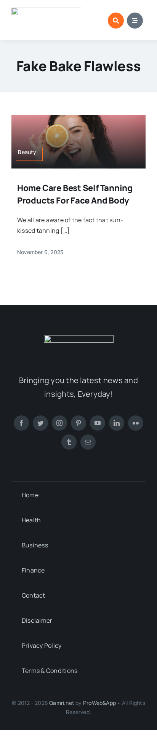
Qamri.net (61, 702)
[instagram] (59, 423)
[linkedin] (116, 423)
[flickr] (135, 423)
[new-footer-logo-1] (46, 10)
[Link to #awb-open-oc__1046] (116, 21)
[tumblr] (69, 442)
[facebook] (21, 423)
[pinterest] (78, 423)
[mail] (88, 442)
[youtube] (97, 423)
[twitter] (40, 423)
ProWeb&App (99, 702)
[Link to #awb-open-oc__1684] (135, 21)
